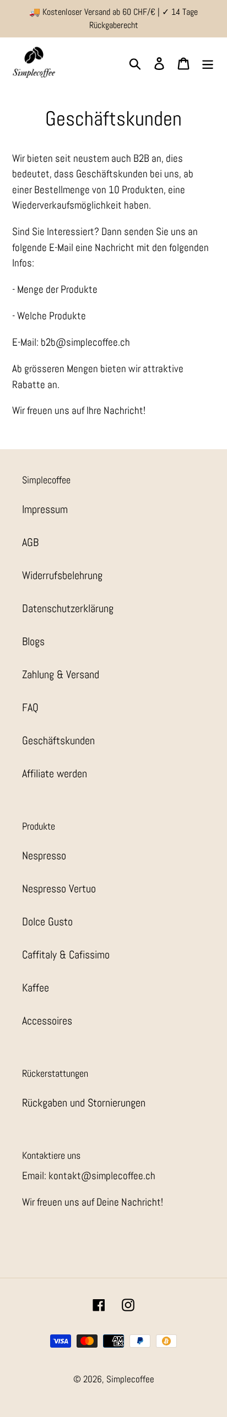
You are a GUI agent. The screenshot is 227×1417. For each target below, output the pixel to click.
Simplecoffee (130, 1379)
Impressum (45, 509)
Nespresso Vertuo (59, 888)
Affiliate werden (54, 773)
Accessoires (47, 1020)
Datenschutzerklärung (68, 608)
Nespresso (44, 855)
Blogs (33, 641)
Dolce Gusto (47, 921)
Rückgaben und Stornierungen (83, 1103)
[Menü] (208, 62)
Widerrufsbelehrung (62, 575)
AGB (30, 542)
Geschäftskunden (58, 740)
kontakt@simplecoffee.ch (101, 1175)
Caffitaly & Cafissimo (66, 954)
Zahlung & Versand (60, 674)
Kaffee (35, 987)
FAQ (30, 707)
